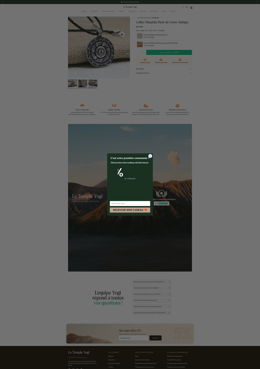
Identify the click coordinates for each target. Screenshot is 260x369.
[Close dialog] (150, 156)
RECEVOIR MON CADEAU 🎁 (130, 210)
